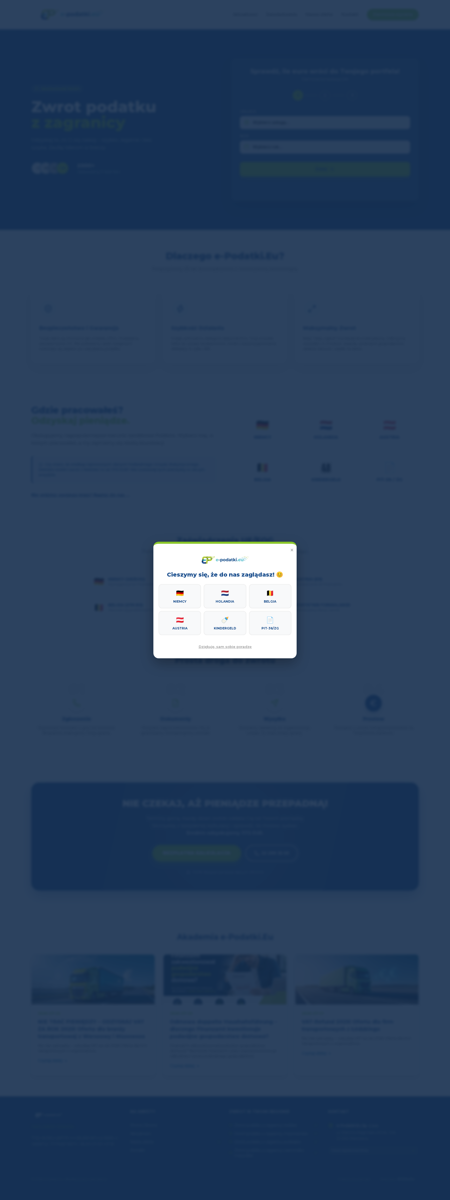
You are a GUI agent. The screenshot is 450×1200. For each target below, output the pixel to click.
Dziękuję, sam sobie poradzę (225, 647)
